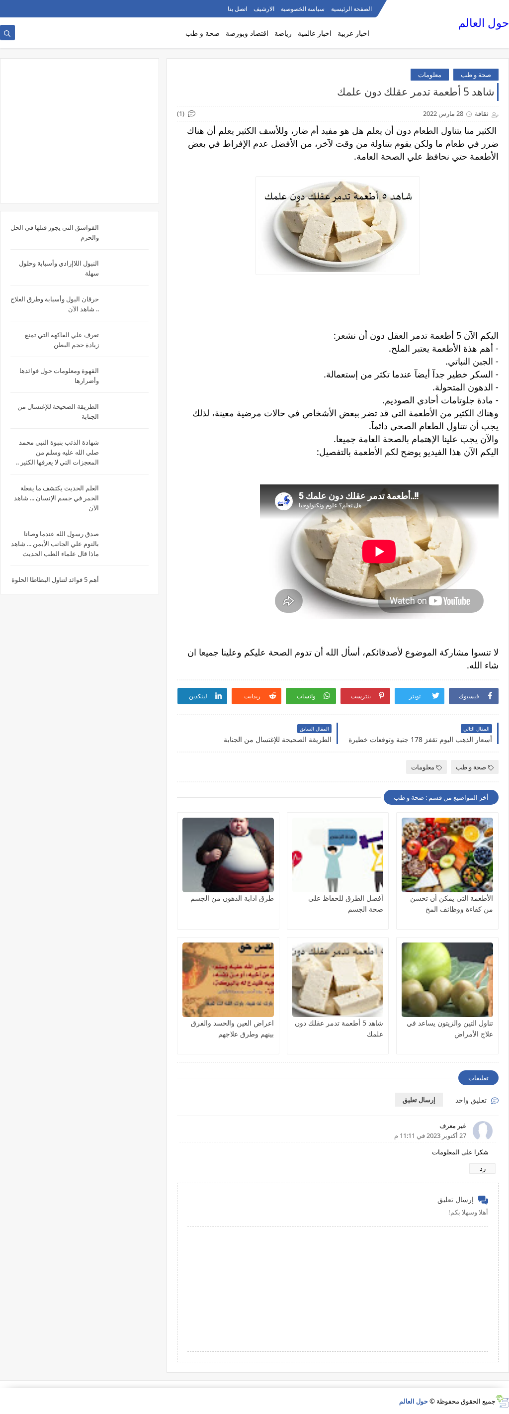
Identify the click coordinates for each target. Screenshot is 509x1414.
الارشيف (264, 8)
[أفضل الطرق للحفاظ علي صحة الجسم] (338, 855)
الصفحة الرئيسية (351, 8)
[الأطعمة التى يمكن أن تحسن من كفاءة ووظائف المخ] (447, 855)
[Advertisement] (79, 131)
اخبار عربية (353, 33)
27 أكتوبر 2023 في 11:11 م (430, 1135)
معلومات (429, 74)
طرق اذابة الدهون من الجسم (232, 898)
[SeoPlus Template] (502, 1401)
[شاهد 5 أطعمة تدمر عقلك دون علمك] (338, 980)
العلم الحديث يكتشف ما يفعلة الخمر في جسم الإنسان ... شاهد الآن (56, 497)
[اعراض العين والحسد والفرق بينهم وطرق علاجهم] (228, 980)
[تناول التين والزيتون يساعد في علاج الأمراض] (447, 980)
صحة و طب (202, 33)
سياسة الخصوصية (303, 8)
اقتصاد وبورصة (247, 33)
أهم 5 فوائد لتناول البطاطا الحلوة (55, 579)
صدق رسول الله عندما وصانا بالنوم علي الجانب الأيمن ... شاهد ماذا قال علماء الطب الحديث (55, 543)
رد (483, 1168)
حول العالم (483, 22)
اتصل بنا (237, 8)
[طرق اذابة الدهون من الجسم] (228, 855)
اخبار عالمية (315, 33)
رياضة (283, 33)
